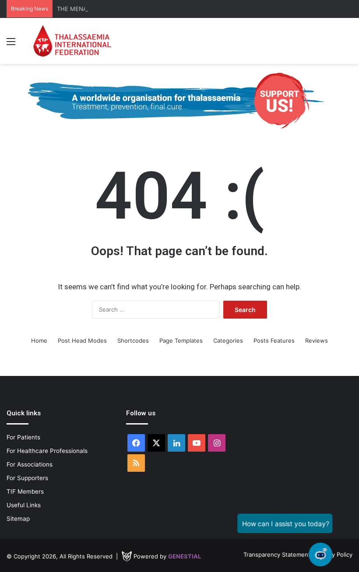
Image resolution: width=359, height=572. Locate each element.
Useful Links (24, 505)
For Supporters (27, 477)
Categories (228, 340)
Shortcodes (133, 340)
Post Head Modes (82, 340)
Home (39, 340)
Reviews (316, 340)
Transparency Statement (276, 554)
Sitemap (18, 518)
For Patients (23, 437)
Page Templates (181, 340)
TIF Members (25, 491)
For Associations (30, 464)
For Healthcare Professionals (47, 450)
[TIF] (72, 41)
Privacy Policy (334, 554)
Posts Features (274, 340)
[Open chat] (321, 555)
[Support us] (179, 100)
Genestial (184, 556)
